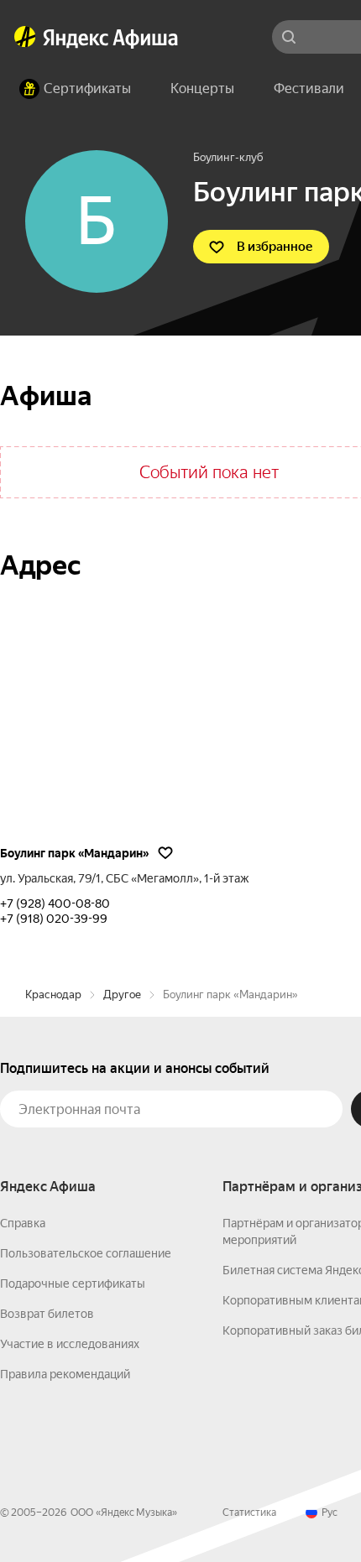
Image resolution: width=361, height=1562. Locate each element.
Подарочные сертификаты (72, 1283)
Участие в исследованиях (69, 1344)
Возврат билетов (47, 1313)
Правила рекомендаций (65, 1374)
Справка (22, 1223)
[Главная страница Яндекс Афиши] (25, 37)
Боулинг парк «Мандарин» (74, 853)
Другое (122, 994)
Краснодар (53, 994)
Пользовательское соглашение (85, 1253)
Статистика (249, 1512)
